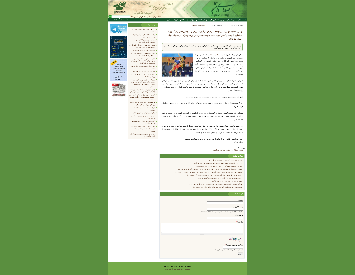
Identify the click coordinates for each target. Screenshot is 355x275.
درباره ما (140, 16)
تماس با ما (147, 16)
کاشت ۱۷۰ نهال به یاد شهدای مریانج (144, 50)
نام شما (240, 200)
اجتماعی (216, 19)
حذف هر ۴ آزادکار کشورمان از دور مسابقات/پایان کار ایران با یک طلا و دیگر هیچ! (217, 163)
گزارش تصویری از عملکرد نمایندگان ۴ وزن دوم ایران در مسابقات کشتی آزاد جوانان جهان (214, 175)
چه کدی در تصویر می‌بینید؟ (234, 245)
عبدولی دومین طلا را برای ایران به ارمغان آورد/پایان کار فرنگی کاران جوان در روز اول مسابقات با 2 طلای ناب (208, 172)
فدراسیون (216, 150)
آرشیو (154, 16)
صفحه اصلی (242, 19)
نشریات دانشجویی (172, 19)
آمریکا (236, 150)
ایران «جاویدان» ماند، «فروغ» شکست (143, 113)
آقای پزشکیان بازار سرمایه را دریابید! (144, 71)
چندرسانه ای (184, 19)
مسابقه (222, 150)
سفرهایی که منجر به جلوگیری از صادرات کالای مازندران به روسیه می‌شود (219, 166)
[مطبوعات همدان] (118, 99)
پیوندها (133, 16)
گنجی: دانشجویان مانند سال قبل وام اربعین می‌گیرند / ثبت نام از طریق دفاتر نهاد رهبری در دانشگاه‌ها (143, 61)
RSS (159, 16)
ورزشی (192, 19)
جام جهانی (229, 150)
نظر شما (239, 222)
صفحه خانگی (239, 215)
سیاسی (222, 19)
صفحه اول (188, 266)
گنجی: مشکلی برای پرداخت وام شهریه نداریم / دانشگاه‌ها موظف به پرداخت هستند (143, 129)
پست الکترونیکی (238, 206)
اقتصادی (199, 19)
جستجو (166, 266)
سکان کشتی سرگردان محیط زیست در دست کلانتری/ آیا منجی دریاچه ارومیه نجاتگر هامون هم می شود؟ (209, 169)
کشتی (241, 150)
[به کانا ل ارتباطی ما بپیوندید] (118, 34)
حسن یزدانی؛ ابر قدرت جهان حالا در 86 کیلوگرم (227, 181)
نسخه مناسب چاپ (197, 25)
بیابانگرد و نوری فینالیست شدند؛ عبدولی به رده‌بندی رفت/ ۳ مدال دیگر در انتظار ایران (215, 184)
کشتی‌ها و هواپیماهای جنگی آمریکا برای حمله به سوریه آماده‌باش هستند (219, 178)
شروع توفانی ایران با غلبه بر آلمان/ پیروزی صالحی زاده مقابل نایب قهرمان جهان (217, 187)
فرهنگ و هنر (207, 19)
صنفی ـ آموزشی (231, 19)
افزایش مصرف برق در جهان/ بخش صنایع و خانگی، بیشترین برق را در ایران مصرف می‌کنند (142, 97)
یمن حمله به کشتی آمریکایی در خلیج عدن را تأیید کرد (225, 160)
